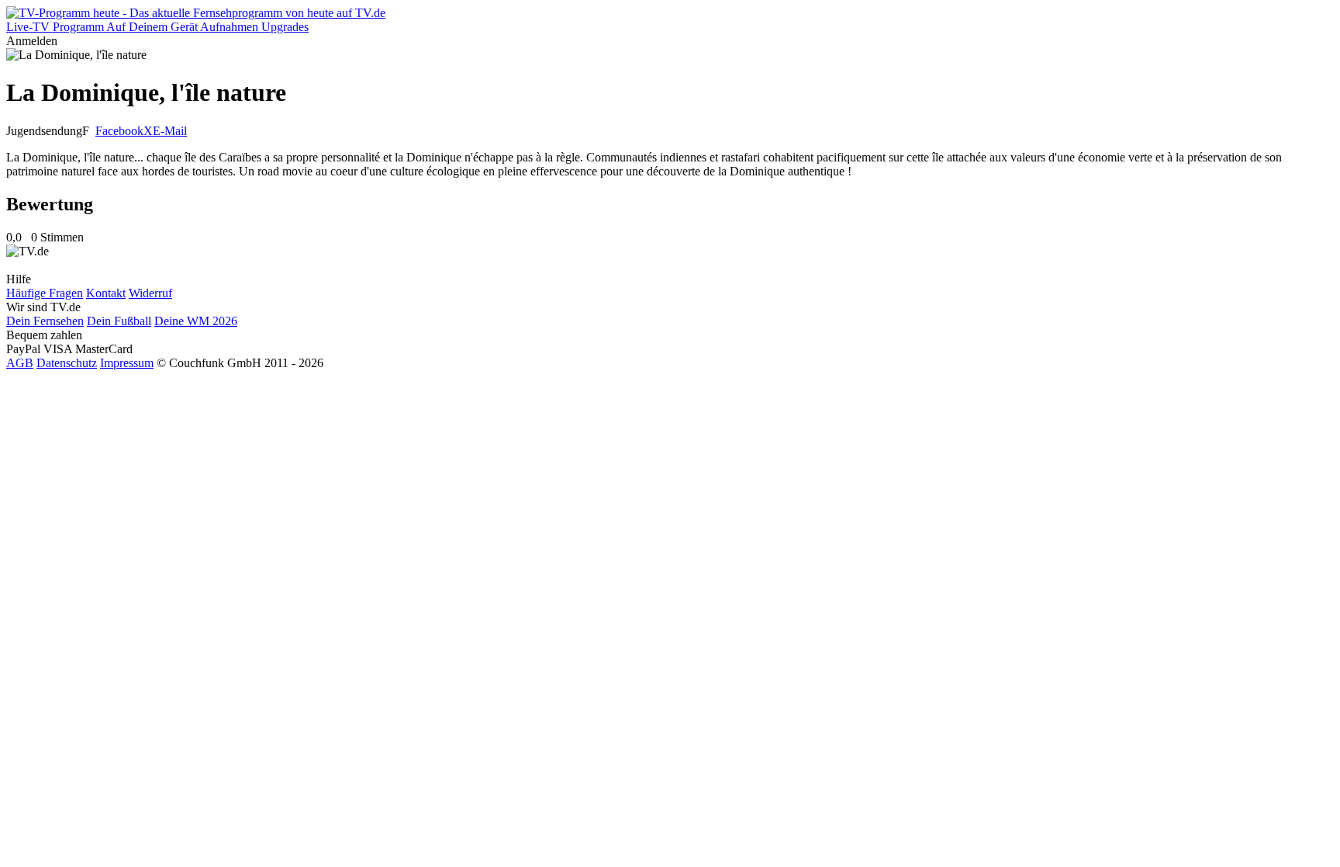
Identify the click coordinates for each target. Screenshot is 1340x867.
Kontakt (106, 293)
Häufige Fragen (44, 293)
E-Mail (170, 130)
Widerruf (150, 293)
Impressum (127, 362)
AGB (19, 362)
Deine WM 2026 (195, 321)
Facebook (119, 130)
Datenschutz (66, 362)
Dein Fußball (119, 321)
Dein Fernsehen (45, 321)
